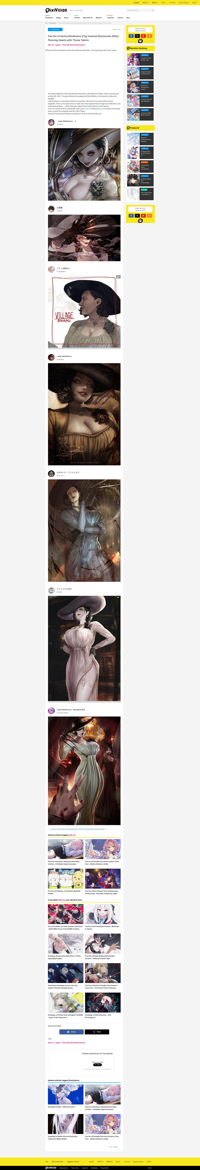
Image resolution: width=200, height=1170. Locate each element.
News (128, 18)
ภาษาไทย (172, 2)
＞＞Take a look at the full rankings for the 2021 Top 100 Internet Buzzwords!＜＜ (77, 829)
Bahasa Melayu (184, 2)
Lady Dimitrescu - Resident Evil (71, 710)
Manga (58, 18)
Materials (99, 18)
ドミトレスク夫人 (64, 589)
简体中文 (146, 2)
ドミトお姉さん (63, 268)
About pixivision (57, 1162)
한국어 (163, 2)
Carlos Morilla (63, 713)
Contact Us (85, 1168)
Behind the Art (87, 18)
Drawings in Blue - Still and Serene (61, 1107)
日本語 (194, 2)
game (58, 45)
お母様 (59, 208)
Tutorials (77, 18)
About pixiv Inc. (64, 1168)
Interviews (111, 18)
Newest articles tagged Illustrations (63, 1080)
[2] (84, 349)
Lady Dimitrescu (64, 356)
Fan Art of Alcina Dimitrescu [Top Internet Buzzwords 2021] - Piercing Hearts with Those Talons (84, 23)
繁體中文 (155, 2)
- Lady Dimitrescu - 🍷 (67, 121)
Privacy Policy (105, 1168)
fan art (51, 45)
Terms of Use (75, 1168)
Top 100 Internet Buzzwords (74, 45)
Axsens (61, 359)
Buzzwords (102, 109)
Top (46, 23)
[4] (84, 702)
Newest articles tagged (62, 835)
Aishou (61, 124)
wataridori (62, 271)
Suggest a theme (73, 1162)
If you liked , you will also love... (65, 900)
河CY (60, 211)
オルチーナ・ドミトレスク (68, 472)
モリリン (62, 475)
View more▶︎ (113, 1147)
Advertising (94, 1168)
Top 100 (88, 109)
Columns (120, 18)
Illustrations (49, 18)
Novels (66, 18)
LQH (60, 592)
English (136, 2)
